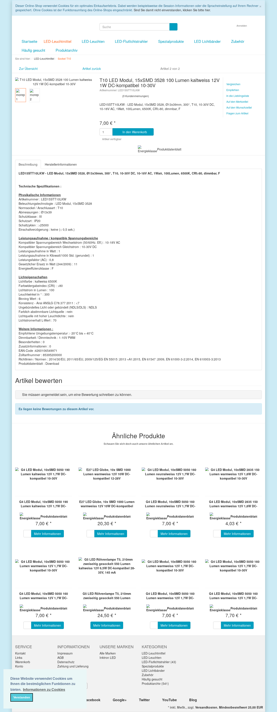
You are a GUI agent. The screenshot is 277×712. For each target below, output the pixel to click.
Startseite (29, 41)
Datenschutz (65, 662)
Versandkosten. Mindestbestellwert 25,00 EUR (229, 707)
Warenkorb (22, 662)
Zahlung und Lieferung (73, 666)
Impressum (65, 653)
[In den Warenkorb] (27, 533)
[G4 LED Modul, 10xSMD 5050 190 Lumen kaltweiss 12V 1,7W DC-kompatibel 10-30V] (43, 474)
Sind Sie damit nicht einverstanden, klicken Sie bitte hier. (172, 10)
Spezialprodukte (171, 41)
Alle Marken (108, 653)
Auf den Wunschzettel (239, 107)
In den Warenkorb (134, 132)
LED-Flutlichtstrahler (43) (159, 662)
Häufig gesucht (34, 50)
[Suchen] (173, 26)
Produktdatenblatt (169, 149)
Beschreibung (28, 164)
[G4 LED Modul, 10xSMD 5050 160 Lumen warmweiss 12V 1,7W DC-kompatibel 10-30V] (43, 566)
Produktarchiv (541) (155, 683)
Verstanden (21, 697)
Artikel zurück (91, 68)
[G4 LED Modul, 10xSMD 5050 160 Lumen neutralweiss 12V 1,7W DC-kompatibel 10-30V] (170, 474)
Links (18, 657)
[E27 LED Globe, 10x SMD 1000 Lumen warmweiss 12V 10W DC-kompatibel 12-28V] (107, 474)
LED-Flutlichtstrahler (132, 41)
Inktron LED (108, 657)
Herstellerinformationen (61, 164)
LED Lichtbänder (208, 41)
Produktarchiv (66, 50)
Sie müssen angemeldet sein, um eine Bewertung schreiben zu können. (77, 394)
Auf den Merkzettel (237, 101)
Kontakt (20, 653)
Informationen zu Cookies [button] (44, 689)
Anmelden (242, 25)
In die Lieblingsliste (237, 96)
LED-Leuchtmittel (58, 41)
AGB (60, 657)
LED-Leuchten (94, 41)
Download (52, 363)
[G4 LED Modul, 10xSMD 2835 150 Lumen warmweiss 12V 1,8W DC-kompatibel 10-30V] (233, 474)
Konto (19, 666)
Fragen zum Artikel (237, 113)
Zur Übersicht (28, 68)
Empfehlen (232, 90)
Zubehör (238, 41)
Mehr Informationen (47, 533)
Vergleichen (233, 84)
